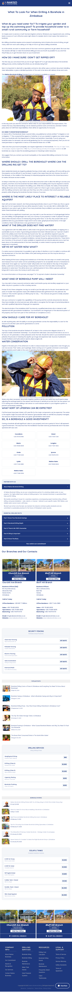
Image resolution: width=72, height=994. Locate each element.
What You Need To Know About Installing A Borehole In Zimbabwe (29, 809)
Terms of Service (61, 954)
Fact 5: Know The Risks (11, 538)
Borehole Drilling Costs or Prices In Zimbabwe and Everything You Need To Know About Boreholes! (38, 687)
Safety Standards (61, 965)
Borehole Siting (26, 954)
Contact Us (30, 988)
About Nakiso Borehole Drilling (14, 486)
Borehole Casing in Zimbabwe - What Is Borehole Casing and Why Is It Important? (36, 696)
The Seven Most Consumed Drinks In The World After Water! (29, 735)
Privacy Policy (60, 958)
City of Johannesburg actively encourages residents (44, 149)
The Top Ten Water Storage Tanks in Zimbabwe (26, 716)
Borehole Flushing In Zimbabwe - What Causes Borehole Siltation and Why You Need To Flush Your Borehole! (40, 726)
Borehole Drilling (27, 958)
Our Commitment (10, 960)
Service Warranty (61, 961)
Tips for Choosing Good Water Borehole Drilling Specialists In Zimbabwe (31, 824)
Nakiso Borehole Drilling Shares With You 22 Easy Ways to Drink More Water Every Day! (36, 802)
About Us (23, 988)
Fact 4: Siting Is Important (12, 533)
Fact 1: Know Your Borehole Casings (15, 518)
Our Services (9, 969)
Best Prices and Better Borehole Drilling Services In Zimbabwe (28, 817)
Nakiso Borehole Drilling (54, 42)
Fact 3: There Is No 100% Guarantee (15, 528)
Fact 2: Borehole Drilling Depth (13, 523)
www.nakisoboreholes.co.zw (18, 618)
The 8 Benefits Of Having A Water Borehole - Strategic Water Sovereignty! (32, 832)
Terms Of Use (38, 988)
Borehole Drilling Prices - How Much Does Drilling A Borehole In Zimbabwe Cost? (35, 706)
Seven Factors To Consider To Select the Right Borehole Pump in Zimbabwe (32, 839)
